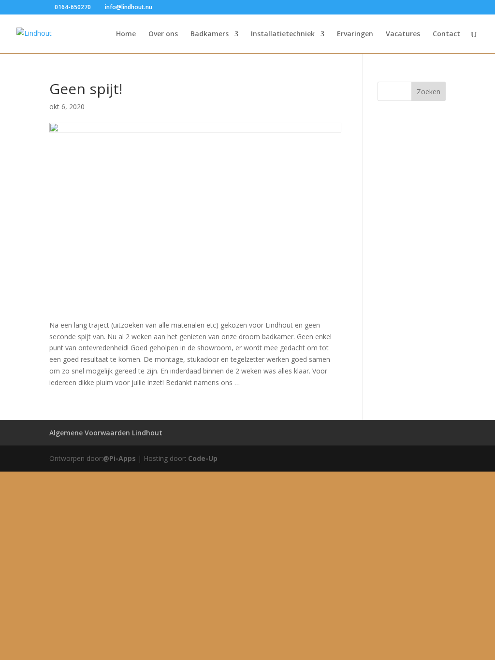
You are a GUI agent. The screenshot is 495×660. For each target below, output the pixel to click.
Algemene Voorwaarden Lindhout (105, 432)
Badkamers (209, 34)
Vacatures (403, 34)
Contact (446, 34)
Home (126, 34)
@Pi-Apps (119, 458)
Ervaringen (355, 34)
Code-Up (203, 458)
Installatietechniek (283, 34)
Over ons (163, 34)
